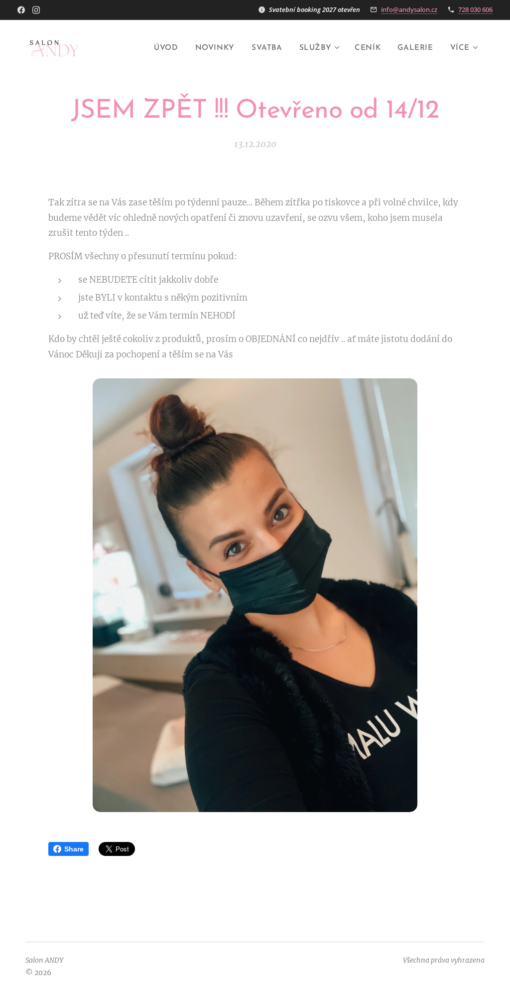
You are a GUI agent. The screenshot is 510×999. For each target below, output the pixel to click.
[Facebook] (21, 9)
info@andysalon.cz (409, 9)
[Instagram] (36, 9)
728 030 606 (475, 9)
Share (74, 849)
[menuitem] (165, 48)
